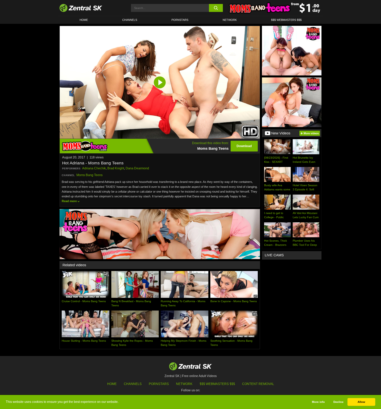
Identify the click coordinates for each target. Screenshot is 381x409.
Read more (69, 201)
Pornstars (179, 19)
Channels (129, 19)
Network (230, 19)
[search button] (216, 8)
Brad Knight (115, 168)
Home (84, 19)
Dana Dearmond (137, 168)
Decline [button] (338, 401)
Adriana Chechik (94, 168)
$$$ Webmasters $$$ (286, 19)
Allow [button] (361, 401)
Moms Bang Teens (89, 175)
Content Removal (258, 384)
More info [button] (318, 401)
